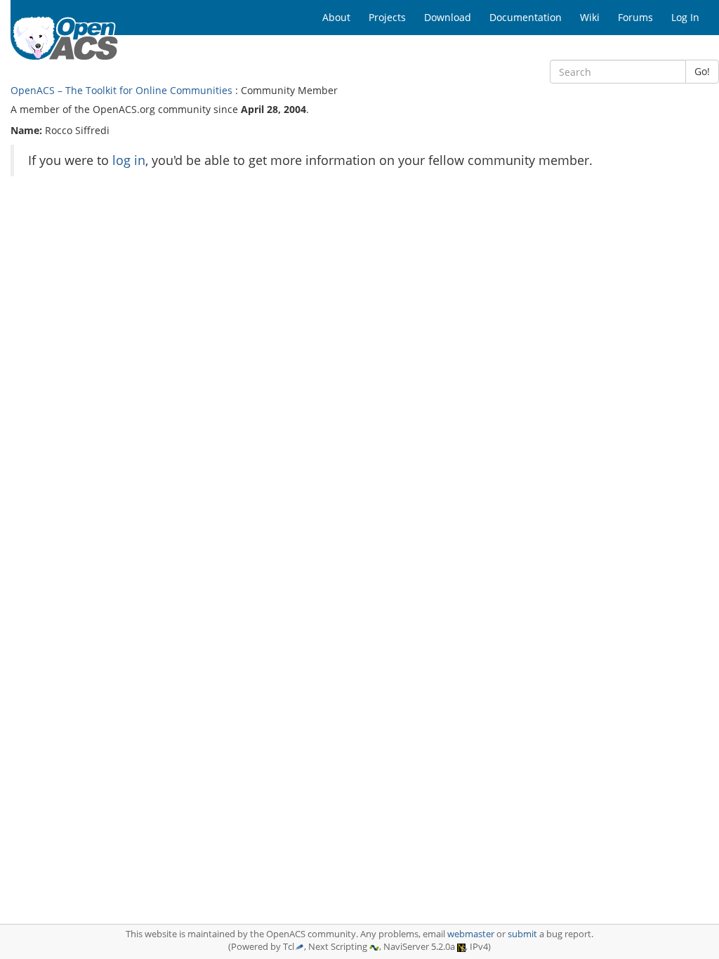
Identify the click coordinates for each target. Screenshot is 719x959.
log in (128, 160)
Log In (685, 17)
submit (522, 934)
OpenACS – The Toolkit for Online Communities (121, 90)
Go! (702, 71)
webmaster (470, 934)
